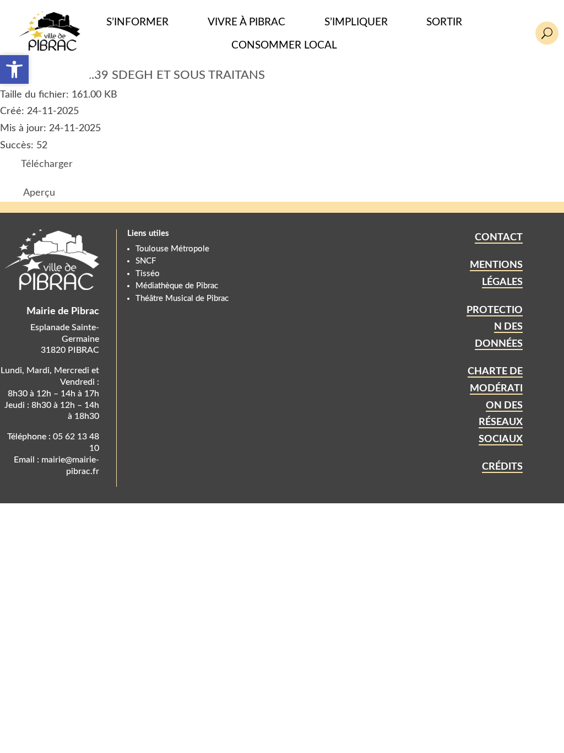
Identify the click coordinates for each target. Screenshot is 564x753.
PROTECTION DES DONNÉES (495, 327)
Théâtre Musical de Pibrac (182, 298)
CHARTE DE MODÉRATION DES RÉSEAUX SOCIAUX (495, 405)
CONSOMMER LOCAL (284, 45)
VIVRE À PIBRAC (246, 22)
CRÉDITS (502, 467)
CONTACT (499, 238)
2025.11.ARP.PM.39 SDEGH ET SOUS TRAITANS (132, 75)
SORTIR (444, 22)
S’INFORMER (137, 22)
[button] (14, 69)
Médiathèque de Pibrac (176, 286)
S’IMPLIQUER (356, 22)
